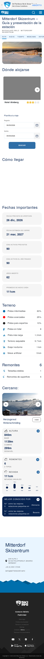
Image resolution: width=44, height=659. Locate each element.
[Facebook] (32, 639)
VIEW (37, 420)
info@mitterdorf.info (15, 571)
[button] (33, 12)
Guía (4, 37)
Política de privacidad (22, 622)
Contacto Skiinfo (22, 612)
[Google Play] (16, 645)
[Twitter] (19, 639)
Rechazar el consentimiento (22, 632)
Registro (7, 120)
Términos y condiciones (22, 624)
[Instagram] (26, 639)
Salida (6, 131)
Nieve (12, 37)
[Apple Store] (29, 645)
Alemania (36, 505)
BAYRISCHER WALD (10, 30)
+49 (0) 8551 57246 (12, 567)
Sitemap (22, 627)
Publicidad (22, 615)
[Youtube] (13, 639)
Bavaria (36, 512)
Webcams (31, 37)
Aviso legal (22, 619)
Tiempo (20, 37)
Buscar (22, 145)
